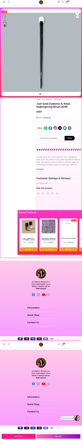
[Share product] (77, 12)
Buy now (58, 436)
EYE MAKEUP (47, 99)
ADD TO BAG (18, 436)
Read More (40, 169)
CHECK (69, 138)
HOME (38, 99)
